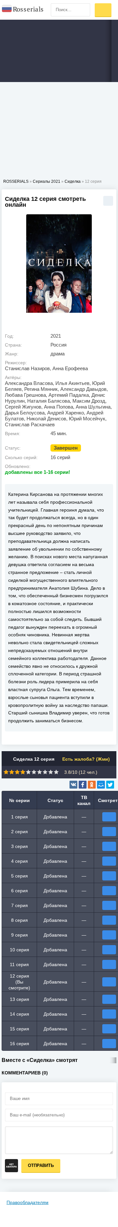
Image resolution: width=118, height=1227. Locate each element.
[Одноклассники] (92, 785)
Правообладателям (28, 1202)
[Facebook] (83, 785)
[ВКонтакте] (73, 785)
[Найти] (83, 9)
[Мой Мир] (101, 785)
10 (56, 772)
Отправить (41, 1165)
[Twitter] (110, 785)
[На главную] (23, 10)
